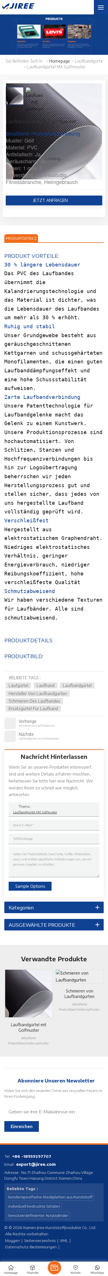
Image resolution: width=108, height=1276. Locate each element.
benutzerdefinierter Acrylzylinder (38, 1215)
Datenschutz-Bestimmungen (31, 1247)
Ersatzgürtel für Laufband (33, 708)
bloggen (12, 1240)
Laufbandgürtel (77, 685)
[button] (3, 1005)
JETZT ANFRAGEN (51, 200)
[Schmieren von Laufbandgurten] (79, 976)
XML (64, 1240)
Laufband (45, 685)
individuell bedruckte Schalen (34, 1206)
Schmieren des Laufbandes (34, 701)
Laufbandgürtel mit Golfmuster (35, 812)
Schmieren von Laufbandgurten (79, 993)
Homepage (59, 61)
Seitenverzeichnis (40, 1240)
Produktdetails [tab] (21, 238)
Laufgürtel (18, 685)
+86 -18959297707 (31, 1156)
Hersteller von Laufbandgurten (38, 693)
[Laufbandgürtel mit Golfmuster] (28, 993)
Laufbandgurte (89, 61)
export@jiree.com (36, 1164)
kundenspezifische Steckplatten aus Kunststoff (50, 1197)
